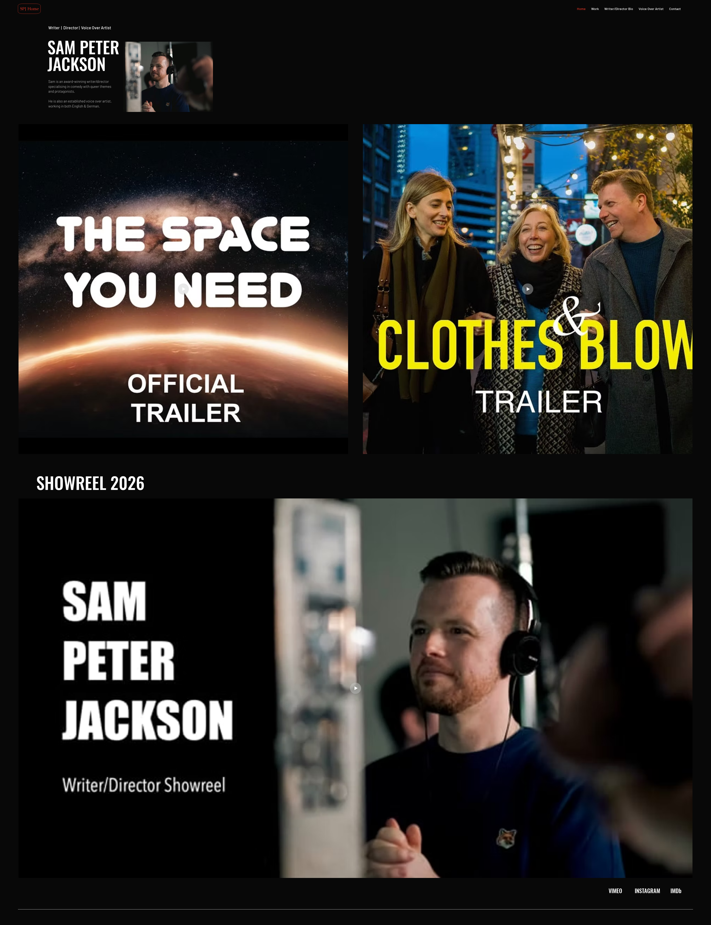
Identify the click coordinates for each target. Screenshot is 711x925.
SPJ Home (29, 8)
